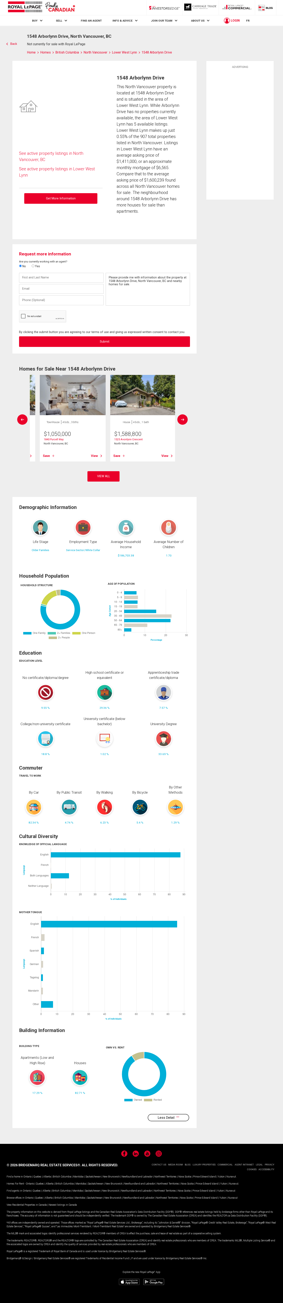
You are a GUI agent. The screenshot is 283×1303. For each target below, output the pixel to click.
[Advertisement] (240, 133)
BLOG (188, 1164)
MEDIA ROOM (175, 1164)
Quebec (37, 1176)
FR (248, 20)
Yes (37, 266)
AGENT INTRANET (244, 1164)
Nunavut (231, 1176)
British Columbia (62, 1176)
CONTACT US (159, 1164)
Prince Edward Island (204, 1176)
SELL (59, 20)
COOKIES (251, 1169)
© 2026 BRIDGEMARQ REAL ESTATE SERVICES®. (44, 1165)
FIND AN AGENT (91, 20)
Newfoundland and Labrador (137, 1176)
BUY (34, 20)
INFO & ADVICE (122, 20)
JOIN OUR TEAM (161, 20)
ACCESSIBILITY (266, 1169)
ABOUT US (197, 20)
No (24, 266)
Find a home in (15, 1176)
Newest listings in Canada (63, 1204)
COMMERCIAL (225, 1164)
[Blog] (265, 8)
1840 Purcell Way (54, 439)
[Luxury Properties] (200, 8)
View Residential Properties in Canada (27, 1204)
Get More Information (61, 198)
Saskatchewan (93, 1176)
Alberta (47, 1176)
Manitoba (78, 1176)
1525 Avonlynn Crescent (128, 439)
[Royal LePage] (41, 7)
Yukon (221, 1176)
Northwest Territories (165, 1176)
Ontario (27, 1176)
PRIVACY (269, 1164)
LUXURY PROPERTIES (204, 1164)
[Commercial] (237, 8)
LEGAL (259, 1164)
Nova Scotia (184, 1176)
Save (46, 456)
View (94, 456)
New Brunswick (111, 1176)
